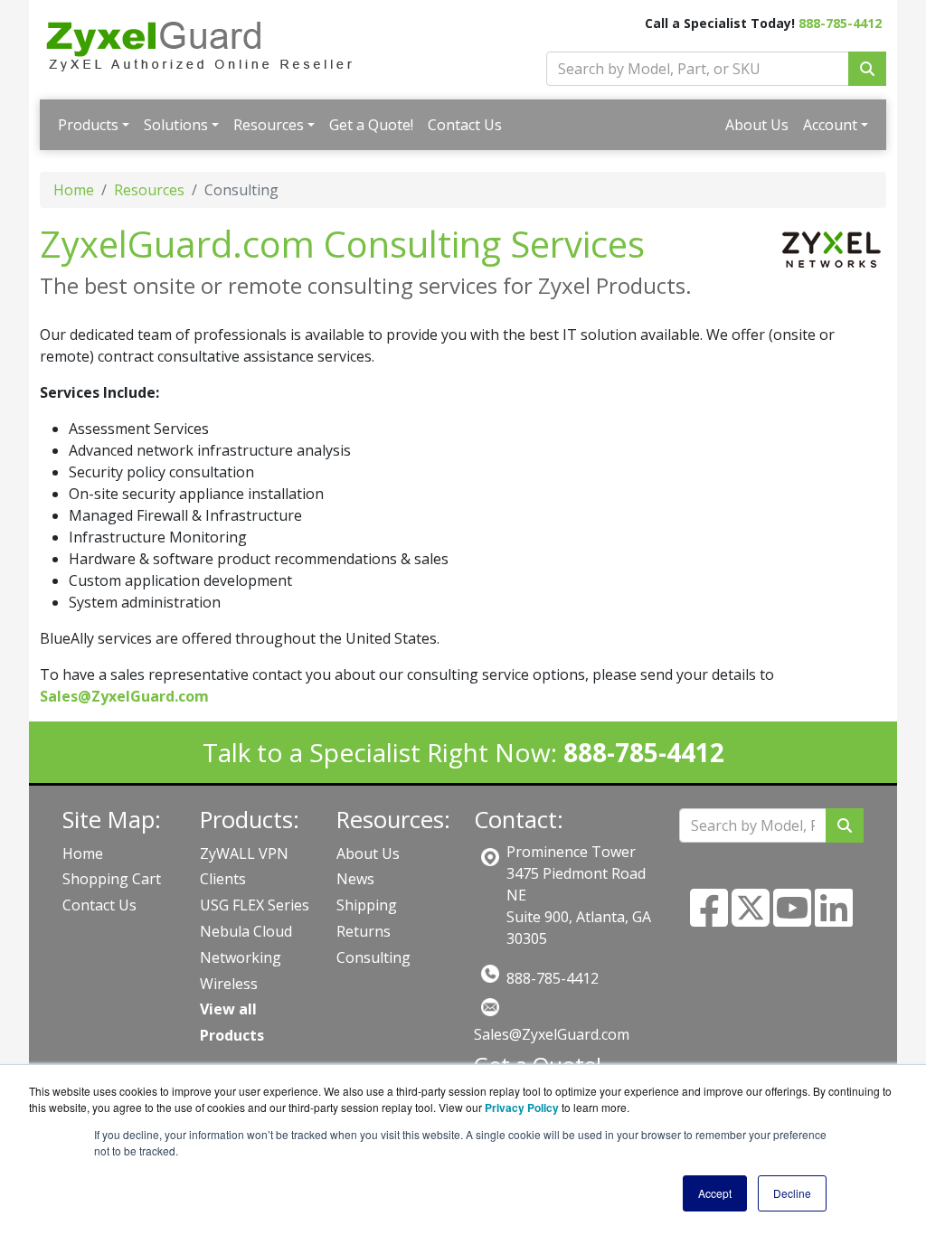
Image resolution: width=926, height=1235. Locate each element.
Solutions (176, 125)
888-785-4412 (840, 23)
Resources (268, 125)
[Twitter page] (751, 919)
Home (73, 190)
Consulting (373, 957)
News (355, 879)
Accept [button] (715, 1193)
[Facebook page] (709, 919)
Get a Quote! (371, 125)
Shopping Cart (111, 879)
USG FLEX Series (254, 905)
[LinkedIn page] (834, 919)
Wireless (229, 984)
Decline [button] (792, 1193)
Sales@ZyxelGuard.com (551, 1034)
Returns (363, 931)
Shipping (366, 905)
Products (88, 125)
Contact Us (465, 125)
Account (830, 125)
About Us (757, 125)
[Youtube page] (792, 919)
